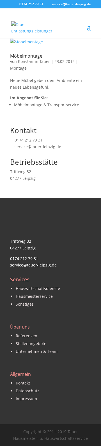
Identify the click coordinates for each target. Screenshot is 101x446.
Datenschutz (27, 390)
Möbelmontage (26, 56)
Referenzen (26, 335)
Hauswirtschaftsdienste (38, 288)
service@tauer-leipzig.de (38, 146)
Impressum (26, 398)
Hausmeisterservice (34, 296)
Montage (18, 68)
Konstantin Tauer (34, 61)
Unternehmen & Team (37, 351)
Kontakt (23, 383)
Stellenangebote (31, 343)
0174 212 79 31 (29, 140)
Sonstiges (25, 304)
